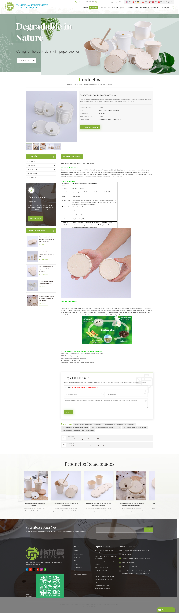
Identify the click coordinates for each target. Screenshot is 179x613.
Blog (136, 7)
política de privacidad (80, 574)
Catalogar (129, 7)
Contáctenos (164, 7)
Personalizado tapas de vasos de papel (135, 427)
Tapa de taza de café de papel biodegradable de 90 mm (46, 254)
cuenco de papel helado (102, 585)
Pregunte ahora (89, 127)
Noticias (115, 7)
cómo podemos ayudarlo (36, 199)
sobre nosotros (78, 554)
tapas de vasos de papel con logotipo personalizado (78, 430)
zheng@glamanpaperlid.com (142, 558)
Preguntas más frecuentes (149, 7)
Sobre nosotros (104, 7)
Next (157, 488)
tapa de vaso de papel (101, 567)
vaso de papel (31, 165)
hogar (76, 550)
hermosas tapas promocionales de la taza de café (39, 504)
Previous (21, 488)
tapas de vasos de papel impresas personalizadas (105, 427)
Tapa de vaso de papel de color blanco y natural (46, 282)
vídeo (76, 564)
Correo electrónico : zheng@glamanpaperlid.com (110, 2)
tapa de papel (31, 161)
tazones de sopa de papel (102, 588)
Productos (93, 7)
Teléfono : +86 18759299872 (86, 2)
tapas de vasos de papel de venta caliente (75, 427)
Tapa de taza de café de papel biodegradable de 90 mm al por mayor (46, 239)
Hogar (85, 7)
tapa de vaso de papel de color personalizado (87, 424)
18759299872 (130, 562)
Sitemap (113, 604)
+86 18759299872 (130, 554)
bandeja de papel (32, 173)
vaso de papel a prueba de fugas (104, 576)
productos (77, 557)
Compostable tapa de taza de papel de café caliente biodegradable (46, 298)
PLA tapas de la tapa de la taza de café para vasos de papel (71, 504)
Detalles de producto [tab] (72, 157)
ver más (41, 244)
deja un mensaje (167, 610)
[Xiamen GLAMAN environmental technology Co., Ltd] (26, 6)
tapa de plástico (32, 177)
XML (117, 604)
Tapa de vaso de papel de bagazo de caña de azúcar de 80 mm (46, 269)
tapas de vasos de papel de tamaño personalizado (119, 424)
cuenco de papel (32, 169)
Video (122, 7)
